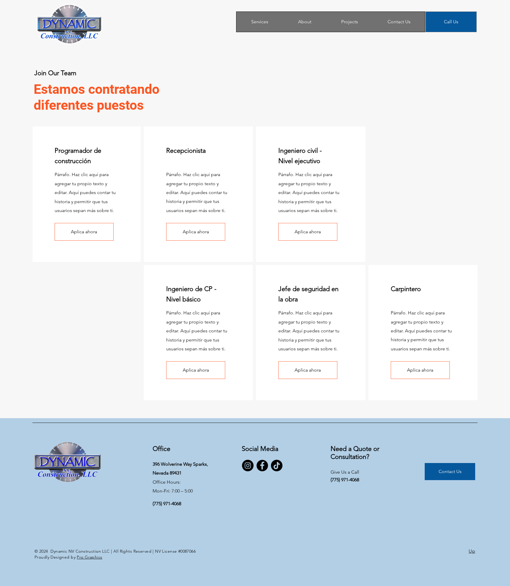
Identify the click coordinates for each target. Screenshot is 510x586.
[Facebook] (262, 465)
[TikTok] (276, 465)
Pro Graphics (89, 557)
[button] (84, 232)
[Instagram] (248, 465)
